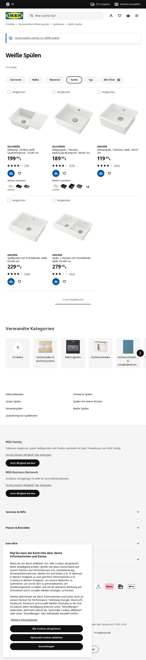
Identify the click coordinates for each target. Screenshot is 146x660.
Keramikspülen (14, 408)
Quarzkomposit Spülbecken (21, 415)
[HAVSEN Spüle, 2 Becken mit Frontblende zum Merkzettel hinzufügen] (64, 281)
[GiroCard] (98, 586)
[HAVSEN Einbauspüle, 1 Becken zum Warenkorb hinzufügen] (100, 173)
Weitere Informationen (24, 619)
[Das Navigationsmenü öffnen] (136, 15)
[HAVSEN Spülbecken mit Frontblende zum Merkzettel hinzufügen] (19, 281)
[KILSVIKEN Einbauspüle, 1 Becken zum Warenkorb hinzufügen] (55, 173)
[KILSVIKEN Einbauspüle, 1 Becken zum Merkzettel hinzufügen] (64, 173)
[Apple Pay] (131, 586)
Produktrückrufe (102, 632)
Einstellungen (46, 646)
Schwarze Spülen (82, 394)
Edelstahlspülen (15, 394)
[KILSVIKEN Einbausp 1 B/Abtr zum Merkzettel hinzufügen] (19, 173)
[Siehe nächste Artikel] (140, 353)
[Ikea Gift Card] (120, 586)
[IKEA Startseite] (14, 15)
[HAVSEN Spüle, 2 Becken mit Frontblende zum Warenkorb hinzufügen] (55, 281)
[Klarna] (109, 586)
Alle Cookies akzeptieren (46, 628)
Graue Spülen (13, 401)
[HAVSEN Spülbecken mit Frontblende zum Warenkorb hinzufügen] (11, 281)
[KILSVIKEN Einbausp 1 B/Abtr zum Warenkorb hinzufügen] (11, 173)
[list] (73, 353)
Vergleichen (18, 92)
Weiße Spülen (81, 408)
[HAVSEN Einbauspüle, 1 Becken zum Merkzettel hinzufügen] (109, 173)
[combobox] (64, 15)
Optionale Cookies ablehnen (46, 637)
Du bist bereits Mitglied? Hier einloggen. (29, 454)
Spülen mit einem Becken (87, 401)
